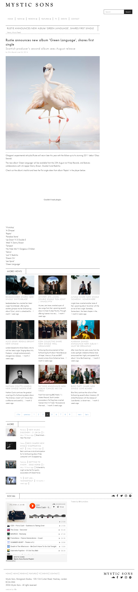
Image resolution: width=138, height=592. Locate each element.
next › (80, 414)
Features (45, 19)
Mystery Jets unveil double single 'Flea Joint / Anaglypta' (51, 299)
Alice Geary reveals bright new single (20, 342)
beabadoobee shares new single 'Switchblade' (20, 298)
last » (87, 414)
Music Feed (16, 32)
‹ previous (26, 414)
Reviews (32, 19)
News (20, 19)
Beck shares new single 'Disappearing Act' (32, 446)
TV (56, 19)
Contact (75, 19)
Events (64, 19)
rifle (15, 589)
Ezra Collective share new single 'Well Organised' (50, 343)
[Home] (29, 4)
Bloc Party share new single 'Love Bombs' (83, 387)
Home (10, 19)
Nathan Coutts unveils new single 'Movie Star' (19, 387)
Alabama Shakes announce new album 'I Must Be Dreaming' (84, 343)
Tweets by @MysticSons (79, 501)
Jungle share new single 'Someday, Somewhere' (85, 298)
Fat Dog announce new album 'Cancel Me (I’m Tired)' (52, 388)
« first (18, 414)
